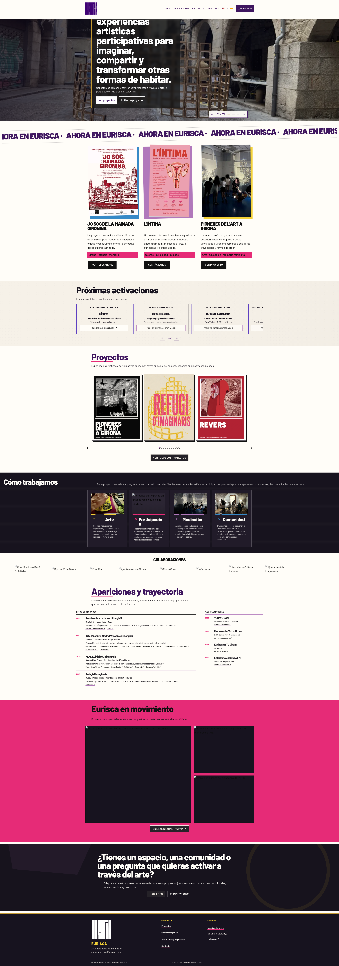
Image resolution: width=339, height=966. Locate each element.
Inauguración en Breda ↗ (113, 667)
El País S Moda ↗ (183, 646)
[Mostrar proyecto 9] (175, 447)
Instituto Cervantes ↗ (222, 625)
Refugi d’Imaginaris (101, 439)
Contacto (165, 946)
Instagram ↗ (213, 939)
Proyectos (166, 926)
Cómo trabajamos (169, 932)
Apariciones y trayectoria (173, 939)
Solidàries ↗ (129, 667)
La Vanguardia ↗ (92, 649)
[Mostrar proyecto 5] (167, 447)
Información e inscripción (103, 328)
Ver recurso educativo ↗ (223, 638)
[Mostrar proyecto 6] (169, 447)
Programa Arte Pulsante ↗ (153, 646)
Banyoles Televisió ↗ (154, 667)
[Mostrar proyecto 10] (177, 447)
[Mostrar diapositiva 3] (238, 114)
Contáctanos (157, 264)
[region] (169, 319)
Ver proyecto (214, 264)
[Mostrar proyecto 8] (173, 447)
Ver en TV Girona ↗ (221, 651)
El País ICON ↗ (170, 646)
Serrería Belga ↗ (92, 646)
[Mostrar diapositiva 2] (233, 114)
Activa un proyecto (132, 100)
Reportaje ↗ (140, 667)
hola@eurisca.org (216, 928)
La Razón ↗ (104, 649)
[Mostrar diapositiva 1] (229, 114)
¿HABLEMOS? (245, 8)
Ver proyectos (107, 100)
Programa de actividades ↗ (110, 646)
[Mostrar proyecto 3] (163, 447)
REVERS (147, 439)
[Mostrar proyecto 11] (179, 447)
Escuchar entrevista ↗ (222, 665)
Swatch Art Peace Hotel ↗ (95, 629)
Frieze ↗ (110, 629)
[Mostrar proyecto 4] (165, 447)
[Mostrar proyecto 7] (171, 447)
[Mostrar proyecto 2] (161, 447)
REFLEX (199, 439)
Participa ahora (102, 264)
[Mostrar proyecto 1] (159, 447)
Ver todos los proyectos (169, 457)
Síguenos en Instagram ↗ (169, 828)
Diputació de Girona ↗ (94, 667)
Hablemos (156, 894)
